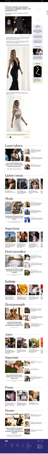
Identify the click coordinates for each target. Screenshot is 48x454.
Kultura (12, 445)
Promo (14, 426)
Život (5, 446)
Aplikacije (28, 447)
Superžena (12, 446)
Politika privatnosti (29, 446)
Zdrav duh (6, 5)
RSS (27, 448)
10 (29, 202)
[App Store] (40, 448)
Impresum (28, 444)
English (23, 445)
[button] (42, 184)
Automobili (17, 445)
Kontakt (28, 449)
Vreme (23, 446)
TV (22, 444)
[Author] (38, 71)
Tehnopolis (17, 444)
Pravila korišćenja (29, 445)
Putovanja (12, 444)
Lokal (17, 446)
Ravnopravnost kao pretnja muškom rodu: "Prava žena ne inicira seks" (37, 80)
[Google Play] (40, 446)
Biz (5, 445)
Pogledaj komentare (26, 137)
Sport (6, 444)
